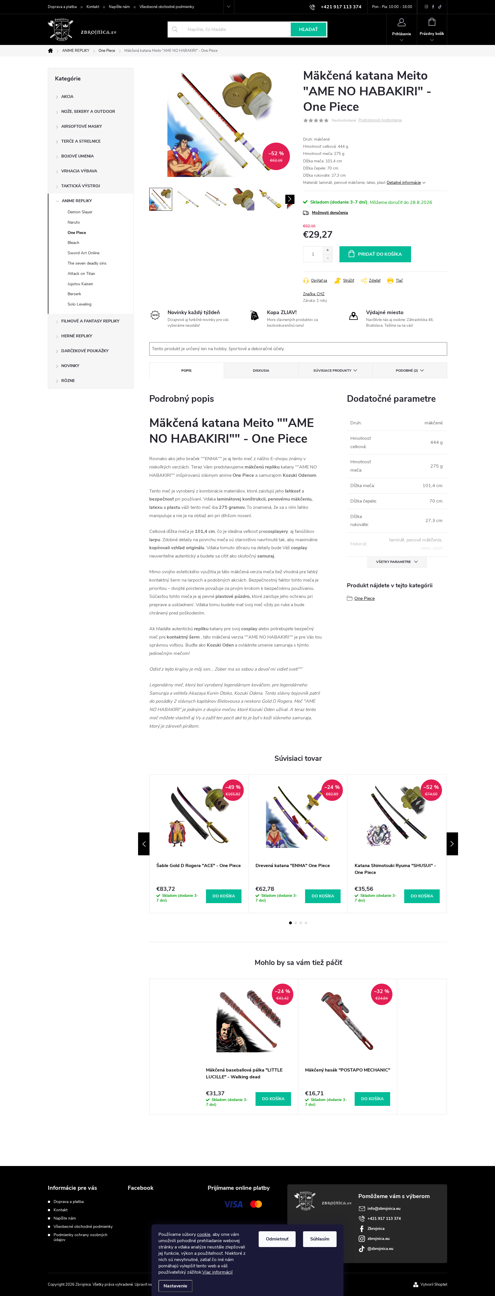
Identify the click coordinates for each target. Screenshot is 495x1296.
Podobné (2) (407, 370)
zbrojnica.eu (379, 1238)
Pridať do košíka (380, 254)
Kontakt (93, 6)
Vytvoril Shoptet (434, 1284)
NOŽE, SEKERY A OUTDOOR (88, 111)
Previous (144, 843)
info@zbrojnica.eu (384, 1208)
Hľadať (308, 29)
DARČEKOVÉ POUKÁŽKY (85, 351)
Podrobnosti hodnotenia (380, 120)
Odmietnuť (277, 1239)
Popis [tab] (186, 370)
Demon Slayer (80, 212)
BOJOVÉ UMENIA (77, 156)
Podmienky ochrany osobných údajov (80, 1237)
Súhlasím (319, 1239)
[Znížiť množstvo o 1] (327, 258)
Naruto (74, 222)
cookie (203, 1234)
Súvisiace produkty (332, 370)
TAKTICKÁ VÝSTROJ (80, 186)
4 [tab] (306, 922)
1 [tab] (290, 922)
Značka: (314, 294)
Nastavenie (175, 1286)
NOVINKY (70, 366)
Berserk (74, 294)
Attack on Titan (81, 273)
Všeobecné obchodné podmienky (167, 6)
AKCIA (67, 96)
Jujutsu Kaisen (80, 284)
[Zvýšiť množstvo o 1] (327, 250)
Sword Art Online (83, 253)
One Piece (77, 232)
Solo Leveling (79, 304)
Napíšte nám (119, 6)
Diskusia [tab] (261, 370)
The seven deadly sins (87, 263)
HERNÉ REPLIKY (76, 336)
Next (452, 843)
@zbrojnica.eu (380, 1248)
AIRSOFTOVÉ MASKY (81, 126)
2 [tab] (295, 922)
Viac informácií (217, 1272)
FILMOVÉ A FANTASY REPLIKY (90, 321)
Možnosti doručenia (330, 212)
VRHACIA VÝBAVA (79, 171)
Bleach (73, 242)
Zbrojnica (376, 1228)
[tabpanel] (199, 844)
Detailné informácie (404, 182)
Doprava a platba (62, 6)
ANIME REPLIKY (77, 201)
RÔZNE (68, 380)
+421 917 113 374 (384, 1218)
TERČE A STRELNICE (81, 141)
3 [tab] (300, 922)
